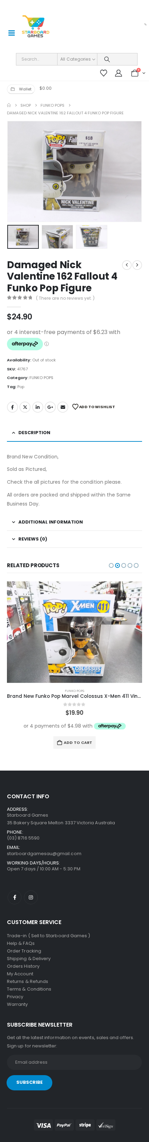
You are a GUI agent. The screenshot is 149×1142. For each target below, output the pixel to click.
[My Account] (118, 73)
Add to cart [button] (78, 742)
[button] (15, 171)
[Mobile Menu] (11, 33)
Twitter (24, 407)
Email (62, 407)
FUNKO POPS (41, 377)
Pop (20, 386)
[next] (137, 265)
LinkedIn (37, 407)
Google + (50, 407)
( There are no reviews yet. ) (65, 298)
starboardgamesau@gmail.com (44, 853)
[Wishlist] (103, 73)
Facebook (12, 407)
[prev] (127, 265)
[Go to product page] (74, 632)
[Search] (106, 59)
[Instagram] (31, 897)
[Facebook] (14, 897)
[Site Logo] (36, 26)
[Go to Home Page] (9, 105)
